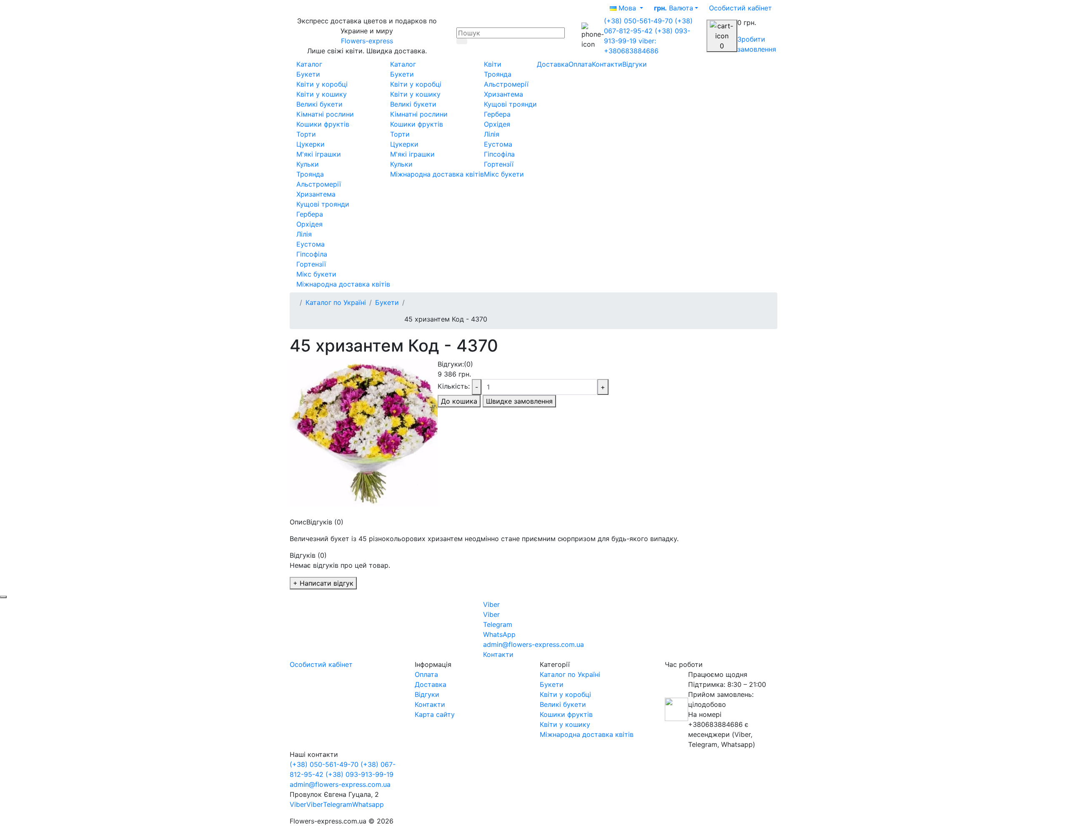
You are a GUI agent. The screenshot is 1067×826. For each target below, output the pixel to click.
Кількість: (454, 386)
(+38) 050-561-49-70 (639, 21)
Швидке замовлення (519, 401)
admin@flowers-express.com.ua (340, 784)
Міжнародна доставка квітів (587, 734)
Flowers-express (367, 41)
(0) (468, 364)
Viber (298, 804)
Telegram (337, 804)
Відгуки (634, 64)
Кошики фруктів (566, 714)
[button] (740, 8)
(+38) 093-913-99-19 (359, 774)
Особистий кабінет (321, 664)
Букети (387, 302)
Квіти (492, 64)
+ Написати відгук (323, 583)
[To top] (3, 597)
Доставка (553, 64)
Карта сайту (435, 714)
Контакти (607, 64)
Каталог (309, 64)
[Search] (461, 41)
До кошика (459, 401)
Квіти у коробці (565, 694)
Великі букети (563, 704)
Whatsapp (368, 804)
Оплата (580, 64)
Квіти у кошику (565, 724)
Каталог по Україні (336, 302)
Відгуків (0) (324, 522)
